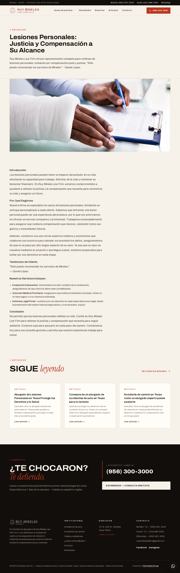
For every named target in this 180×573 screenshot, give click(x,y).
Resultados (85, 10)
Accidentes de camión (74, 531)
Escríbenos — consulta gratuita (128, 485)
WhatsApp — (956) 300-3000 (150, 536)
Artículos (113, 10)
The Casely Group (150, 566)
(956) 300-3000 (160, 11)
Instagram (154, 547)
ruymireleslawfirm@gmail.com (150, 541)
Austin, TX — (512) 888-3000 (150, 531)
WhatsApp (165, 3)
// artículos (18, 30)
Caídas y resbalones (73, 536)
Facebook (141, 547)
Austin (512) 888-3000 (147, 3)
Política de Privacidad (114, 566)
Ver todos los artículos (154, 371)
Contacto (127, 10)
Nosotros (99, 10)
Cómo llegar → (108, 535)
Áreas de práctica (63, 10)
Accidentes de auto (73, 527)
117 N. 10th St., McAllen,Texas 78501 (110, 528)
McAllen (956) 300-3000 (122, 3)
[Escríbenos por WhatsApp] (173, 566)
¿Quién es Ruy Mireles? (75, 541)
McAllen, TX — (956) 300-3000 (151, 527)
